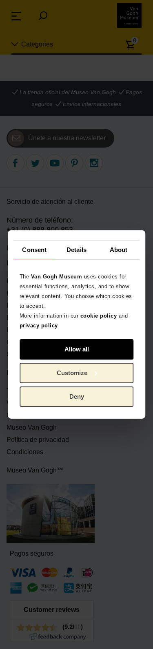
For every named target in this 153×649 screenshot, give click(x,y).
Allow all (76, 349)
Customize (72, 372)
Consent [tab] (34, 249)
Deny (76, 396)
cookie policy (98, 316)
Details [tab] (76, 249)
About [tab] (119, 249)
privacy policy (39, 325)
